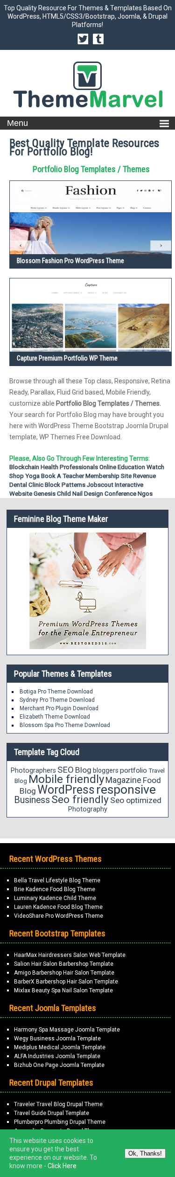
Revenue (144, 475)
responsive (126, 789)
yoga (32, 475)
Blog (83, 770)
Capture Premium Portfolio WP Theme (67, 358)
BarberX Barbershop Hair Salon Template (66, 981)
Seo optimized (135, 800)
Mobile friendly (66, 779)
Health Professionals (69, 467)
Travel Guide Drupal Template (51, 1113)
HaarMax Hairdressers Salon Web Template (70, 955)
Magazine (123, 780)
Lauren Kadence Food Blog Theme (58, 907)
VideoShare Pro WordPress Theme (58, 916)
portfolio (133, 770)
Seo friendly (80, 799)
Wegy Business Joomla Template (57, 1038)
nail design (87, 493)
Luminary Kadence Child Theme (55, 898)
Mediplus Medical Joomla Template (59, 1047)
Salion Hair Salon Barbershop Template (63, 964)
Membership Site (108, 475)
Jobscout (100, 484)
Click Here (62, 1166)
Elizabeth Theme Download (55, 716)
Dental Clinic (26, 484)
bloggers (106, 770)
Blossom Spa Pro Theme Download (65, 725)
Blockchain (24, 467)
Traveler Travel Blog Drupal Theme (58, 1104)
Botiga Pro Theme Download (56, 691)
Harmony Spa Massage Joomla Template (67, 1029)
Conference (120, 493)
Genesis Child (52, 493)
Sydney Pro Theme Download (57, 700)
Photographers (33, 770)
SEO (65, 770)
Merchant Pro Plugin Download (59, 708)
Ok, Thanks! (145, 1153)
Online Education (122, 467)
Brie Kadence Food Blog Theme (54, 889)
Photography (87, 809)
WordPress (66, 789)
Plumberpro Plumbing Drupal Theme (59, 1122)
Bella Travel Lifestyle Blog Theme (57, 880)
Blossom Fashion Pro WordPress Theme (70, 260)
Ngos (145, 493)
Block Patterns (65, 484)
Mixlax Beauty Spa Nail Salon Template (63, 990)
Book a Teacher (62, 475)
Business (32, 800)
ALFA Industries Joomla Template (57, 1056)
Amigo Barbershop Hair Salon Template (64, 972)
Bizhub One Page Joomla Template (59, 1065)
